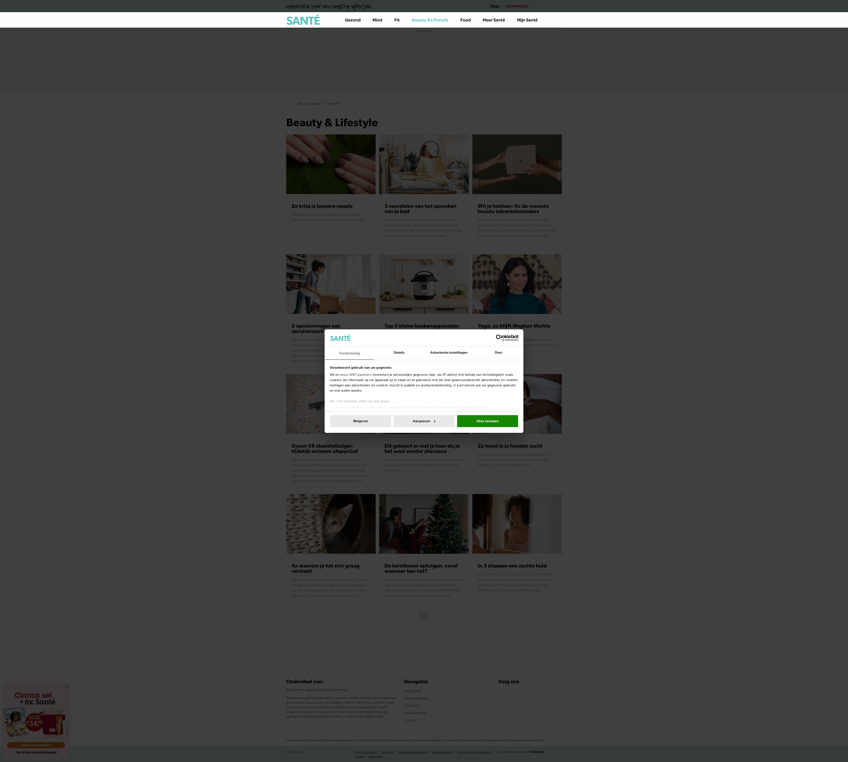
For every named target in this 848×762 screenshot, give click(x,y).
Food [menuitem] (465, 20)
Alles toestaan (487, 421)
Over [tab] (498, 352)
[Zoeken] (558, 19)
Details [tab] (399, 352)
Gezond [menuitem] (353, 20)
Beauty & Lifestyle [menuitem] (430, 20)
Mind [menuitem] (377, 20)
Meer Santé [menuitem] (494, 20)
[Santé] (303, 19)
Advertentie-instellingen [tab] (449, 352)
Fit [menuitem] (397, 20)
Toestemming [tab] (349, 353)
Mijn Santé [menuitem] (527, 20)
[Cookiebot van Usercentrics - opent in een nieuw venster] (499, 337)
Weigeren (360, 421)
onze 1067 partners (355, 374)
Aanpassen (421, 421)
